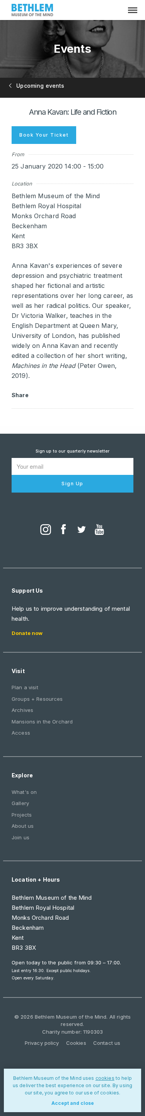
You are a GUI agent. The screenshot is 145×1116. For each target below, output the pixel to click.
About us (23, 826)
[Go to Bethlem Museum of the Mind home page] (32, 11)
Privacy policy (42, 1043)
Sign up (72, 483)
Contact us (106, 1043)
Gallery (20, 803)
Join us (20, 837)
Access (21, 733)
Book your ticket (43, 135)
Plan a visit (25, 687)
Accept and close (72, 1103)
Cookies (76, 1043)
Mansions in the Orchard (42, 721)
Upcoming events (39, 85)
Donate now (27, 633)
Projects (22, 815)
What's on (24, 792)
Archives (22, 710)
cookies (105, 1078)
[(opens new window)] (45, 530)
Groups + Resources (37, 699)
